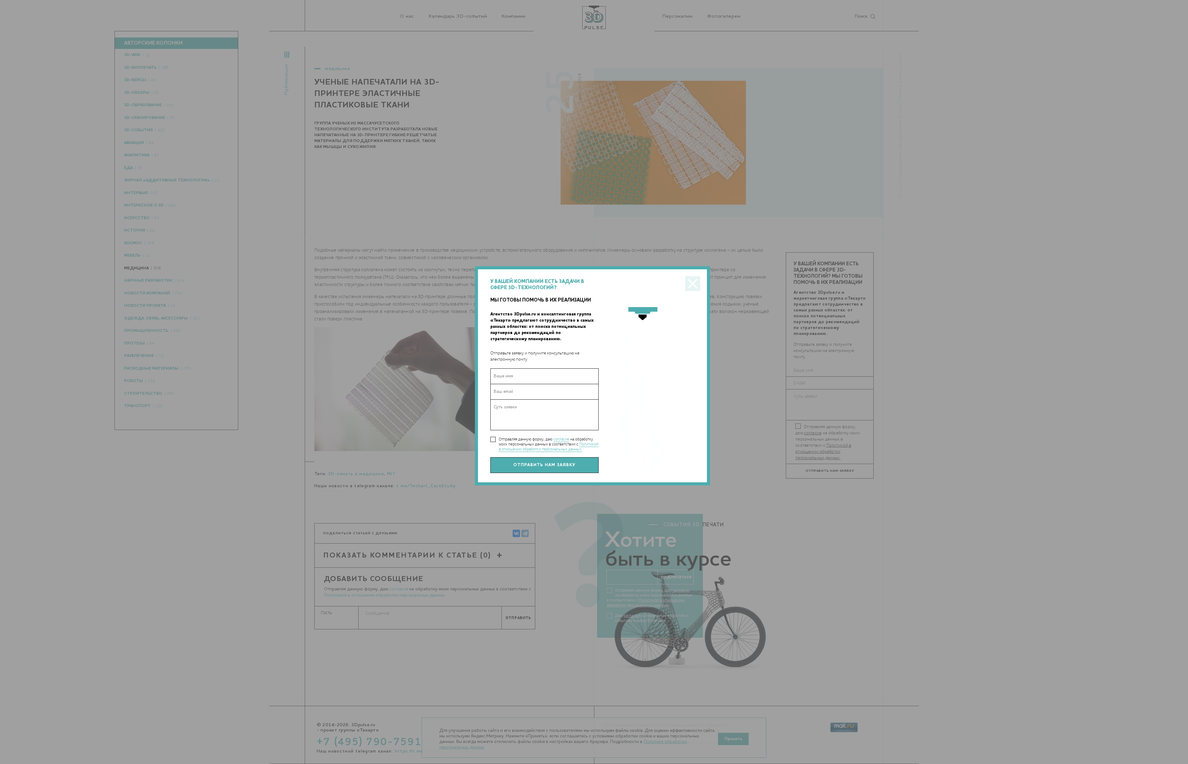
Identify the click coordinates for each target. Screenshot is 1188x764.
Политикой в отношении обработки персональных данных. (548, 446)
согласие (561, 439)
